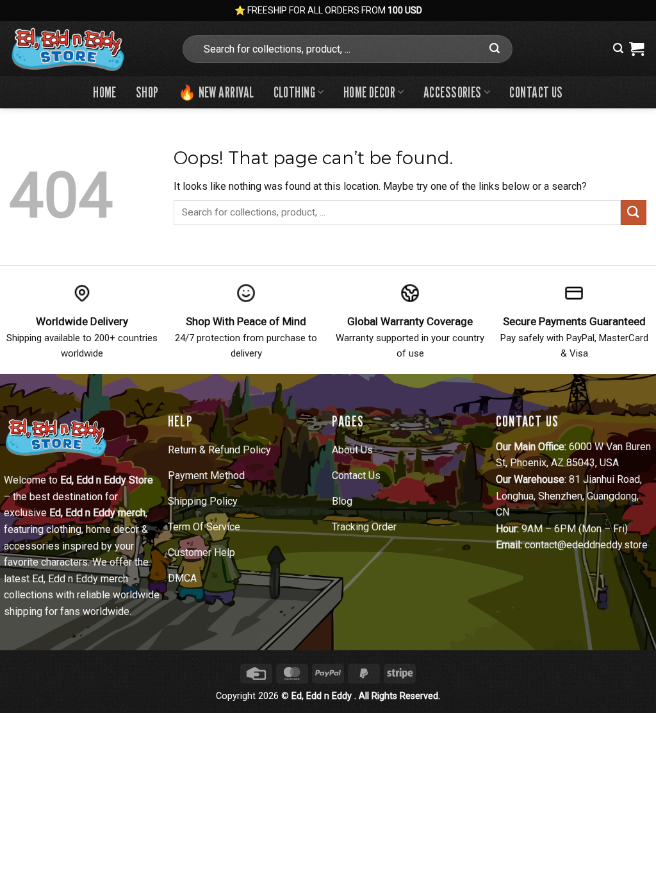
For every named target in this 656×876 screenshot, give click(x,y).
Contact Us (535, 92)
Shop (147, 92)
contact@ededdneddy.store (586, 545)
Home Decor (369, 92)
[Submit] (495, 49)
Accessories (452, 92)
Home (105, 92)
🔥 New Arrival (216, 92)
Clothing (295, 92)
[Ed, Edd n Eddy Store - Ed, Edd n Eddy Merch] (85, 48)
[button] (618, 48)
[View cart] (636, 48)
